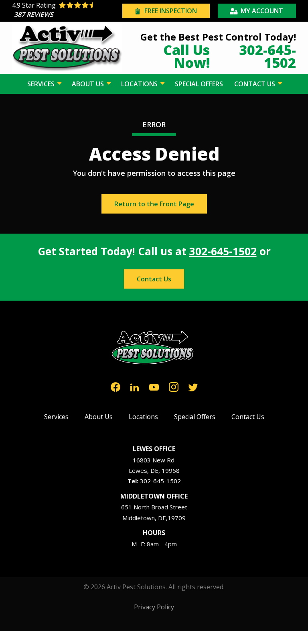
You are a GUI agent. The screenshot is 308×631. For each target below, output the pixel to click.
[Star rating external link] (66, 11)
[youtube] (154, 386)
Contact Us (154, 279)
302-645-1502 (223, 251)
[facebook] (115, 386)
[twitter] (193, 386)
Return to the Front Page (154, 203)
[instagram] (173, 386)
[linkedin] (135, 386)
